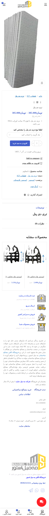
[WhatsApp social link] (28, 195)
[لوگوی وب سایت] (24, 4)
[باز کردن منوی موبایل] (45, 4)
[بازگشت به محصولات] (37, 102)
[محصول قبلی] (40, 102)
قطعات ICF (31, 96)
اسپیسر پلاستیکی (20, 180)
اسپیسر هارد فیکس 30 (35, 277)
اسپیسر (32, 180)
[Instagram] (43, 490)
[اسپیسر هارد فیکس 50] (13, 254)
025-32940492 (41, 403)
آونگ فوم (34, 187)
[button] (29, 253)
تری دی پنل (19, 96)
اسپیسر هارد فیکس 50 (13, 277)
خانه (40, 96)
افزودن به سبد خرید (20, 143)
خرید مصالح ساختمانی (21, 390)
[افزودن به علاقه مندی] (29, 248)
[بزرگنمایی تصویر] (42, 83)
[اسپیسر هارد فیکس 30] (35, 255)
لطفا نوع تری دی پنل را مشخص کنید (27, 130)
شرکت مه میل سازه (23, 381)
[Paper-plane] (31, 490)
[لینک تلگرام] (25, 195)
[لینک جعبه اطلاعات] (24, 298)
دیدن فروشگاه (40, 390)
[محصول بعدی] (34, 102)
